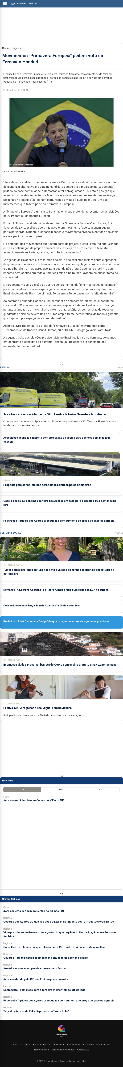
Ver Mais (119, 368)
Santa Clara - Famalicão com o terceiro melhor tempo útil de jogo (44, 989)
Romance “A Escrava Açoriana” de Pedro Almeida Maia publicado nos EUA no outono (56, 589)
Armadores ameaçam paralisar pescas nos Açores (35, 968)
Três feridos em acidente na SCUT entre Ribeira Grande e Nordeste (54, 414)
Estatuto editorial (41, 1044)
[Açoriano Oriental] (61, 1037)
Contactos (88, 1044)
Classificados (74, 1044)
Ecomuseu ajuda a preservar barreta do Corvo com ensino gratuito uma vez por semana (59, 664)
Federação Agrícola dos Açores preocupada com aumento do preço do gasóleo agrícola (58, 520)
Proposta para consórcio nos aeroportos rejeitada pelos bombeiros (47, 484)
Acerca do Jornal (21, 1044)
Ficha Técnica (103, 1044)
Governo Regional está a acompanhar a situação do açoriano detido (45, 957)
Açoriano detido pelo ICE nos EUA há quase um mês (35, 979)
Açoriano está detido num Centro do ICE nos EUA (34, 800)
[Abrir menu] (5, 3)
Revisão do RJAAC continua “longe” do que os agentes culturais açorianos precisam (56, 621)
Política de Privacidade (63, 1049)
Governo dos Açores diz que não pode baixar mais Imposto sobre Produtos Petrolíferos (58, 921)
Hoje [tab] (22, 789)
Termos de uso (41, 1049)
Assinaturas (83, 1049)
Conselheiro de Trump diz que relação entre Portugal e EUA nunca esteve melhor (54, 947)
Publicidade (59, 1044)
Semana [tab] (62, 789)
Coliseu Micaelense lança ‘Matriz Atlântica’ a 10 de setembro (41, 605)
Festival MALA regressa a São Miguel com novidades (37, 708)
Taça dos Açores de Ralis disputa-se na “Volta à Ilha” (36, 1011)
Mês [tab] (100, 789)
